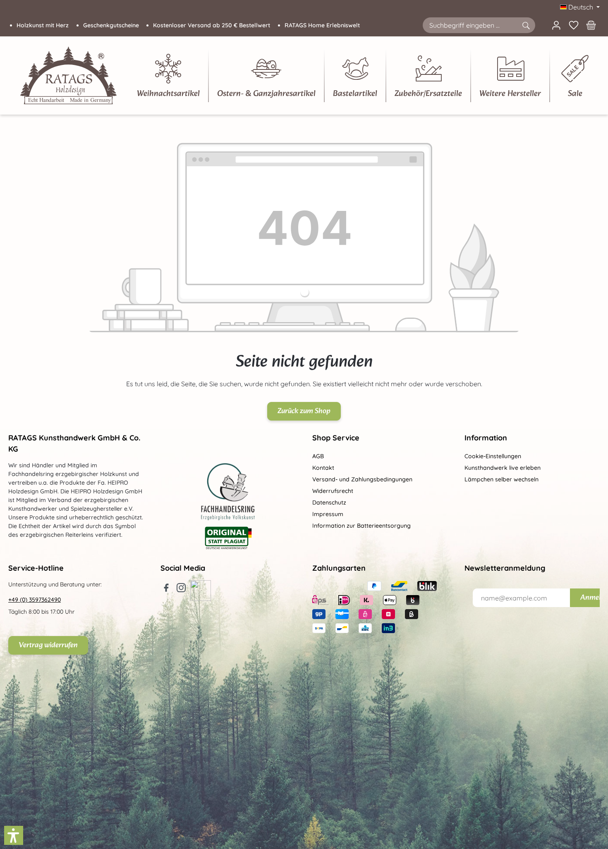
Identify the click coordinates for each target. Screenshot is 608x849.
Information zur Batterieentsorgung (361, 525)
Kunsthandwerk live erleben (502, 467)
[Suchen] (525, 25)
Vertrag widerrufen (48, 645)
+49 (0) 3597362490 (34, 599)
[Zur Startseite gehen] (68, 75)
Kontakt (323, 467)
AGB (318, 456)
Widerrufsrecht (332, 491)
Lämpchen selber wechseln (501, 479)
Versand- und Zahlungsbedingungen (362, 479)
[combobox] (470, 25)
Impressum (327, 514)
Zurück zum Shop (304, 411)
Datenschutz (329, 502)
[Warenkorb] (591, 25)
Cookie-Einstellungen (492, 456)
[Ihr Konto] (556, 25)
